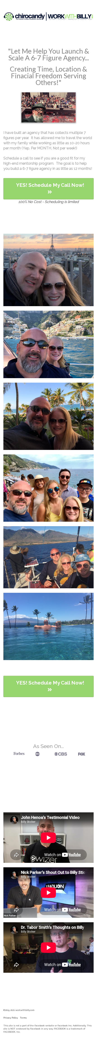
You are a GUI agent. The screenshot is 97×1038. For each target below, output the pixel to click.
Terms (23, 1017)
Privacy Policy (10, 1017)
